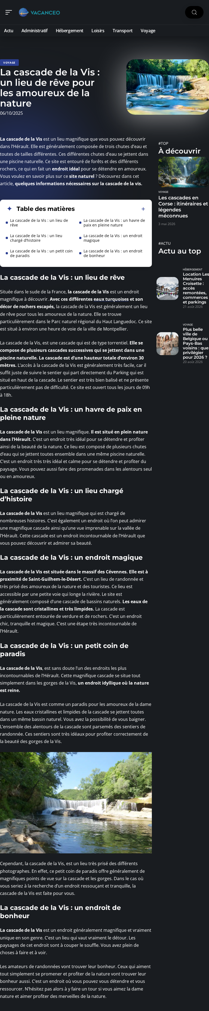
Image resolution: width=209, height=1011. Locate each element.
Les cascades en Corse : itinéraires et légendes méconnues (183, 207)
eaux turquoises (111, 299)
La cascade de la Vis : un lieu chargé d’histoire (36, 238)
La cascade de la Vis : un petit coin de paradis (41, 253)
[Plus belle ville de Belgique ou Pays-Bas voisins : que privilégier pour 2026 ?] (167, 343)
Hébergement (192, 269)
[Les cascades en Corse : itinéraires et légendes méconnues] (183, 172)
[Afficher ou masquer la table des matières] (110, 209)
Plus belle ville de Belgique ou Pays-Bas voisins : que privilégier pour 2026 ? (195, 343)
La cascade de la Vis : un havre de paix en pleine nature (114, 223)
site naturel (81, 176)
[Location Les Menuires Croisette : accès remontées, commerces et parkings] (167, 288)
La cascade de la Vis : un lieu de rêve (39, 223)
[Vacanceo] (39, 12)
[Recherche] (194, 12)
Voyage (9, 62)
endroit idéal (66, 169)
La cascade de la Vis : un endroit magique (113, 238)
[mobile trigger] (10, 12)
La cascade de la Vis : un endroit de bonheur (113, 253)
